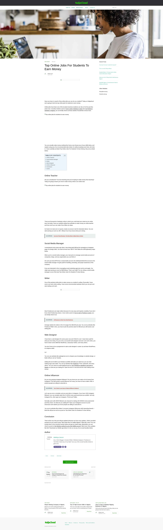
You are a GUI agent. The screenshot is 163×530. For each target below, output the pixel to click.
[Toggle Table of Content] (64, 155)
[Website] (65, 447)
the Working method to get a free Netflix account (68, 426)
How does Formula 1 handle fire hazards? (107, 64)
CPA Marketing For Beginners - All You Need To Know (80, 474)
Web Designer (50, 163)
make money (59, 455)
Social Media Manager (52, 159)
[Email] (63, 447)
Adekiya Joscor (50, 73)
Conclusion (49, 166)
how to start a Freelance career (82, 313)
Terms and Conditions (90, 522)
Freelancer (76, 363)
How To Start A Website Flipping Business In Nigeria (105, 505)
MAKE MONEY (47, 61)
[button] (114, 7)
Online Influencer (50, 165)
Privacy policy (82, 522)
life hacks (52, 455)
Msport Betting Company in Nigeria (54, 504)
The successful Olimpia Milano (105, 68)
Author (48, 168)
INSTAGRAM (54, 472)
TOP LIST (77, 502)
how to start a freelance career (74, 108)
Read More (63, 512)
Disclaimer (67, 524)
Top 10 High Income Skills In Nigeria (80, 504)
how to (47, 455)
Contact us (75, 522)
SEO (105, 502)
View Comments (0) (69, 462)
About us (70, 522)
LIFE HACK (75, 472)
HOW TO (97, 502)
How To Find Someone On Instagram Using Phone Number (59, 474)
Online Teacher (50, 157)
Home (66, 522)
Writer (48, 161)
